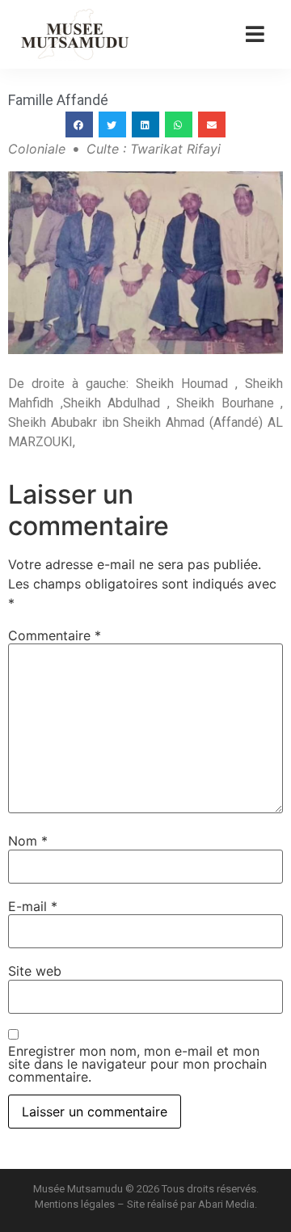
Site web (34, 970)
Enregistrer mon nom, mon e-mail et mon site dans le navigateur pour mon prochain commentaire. (137, 1063)
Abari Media (226, 1204)
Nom (28, 840)
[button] (79, 124)
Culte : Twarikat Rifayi (153, 149)
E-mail (32, 906)
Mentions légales (75, 1204)
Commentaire (54, 635)
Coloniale (36, 149)
